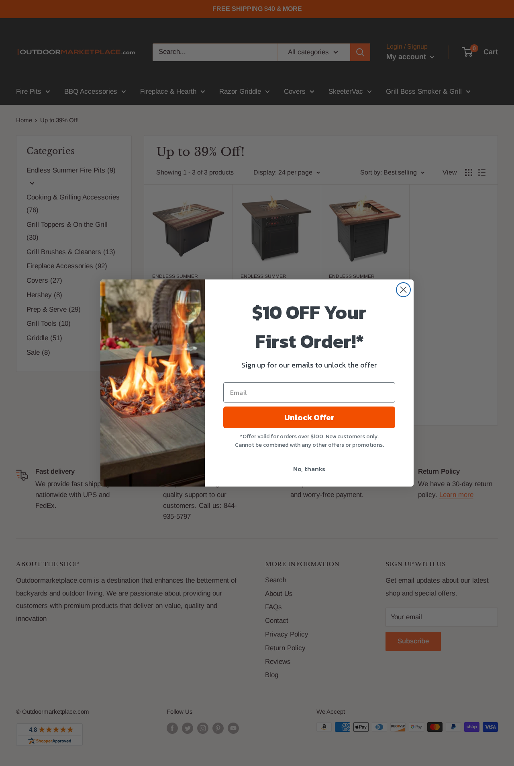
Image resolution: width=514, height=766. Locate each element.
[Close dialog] (403, 290)
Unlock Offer (309, 417)
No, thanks (309, 469)
